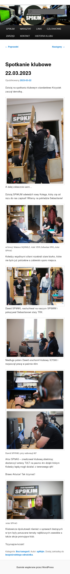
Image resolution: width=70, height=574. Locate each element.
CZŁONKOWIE (54, 28)
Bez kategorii (22, 551)
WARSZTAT (25, 28)
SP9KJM (10, 28)
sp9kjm (40, 551)
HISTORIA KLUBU (44, 35)
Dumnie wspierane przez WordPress (35, 567)
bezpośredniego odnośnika (19, 554)
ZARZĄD (10, 35)
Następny (58, 46)
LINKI (39, 28)
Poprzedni (11, 46)
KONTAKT (25, 35)
